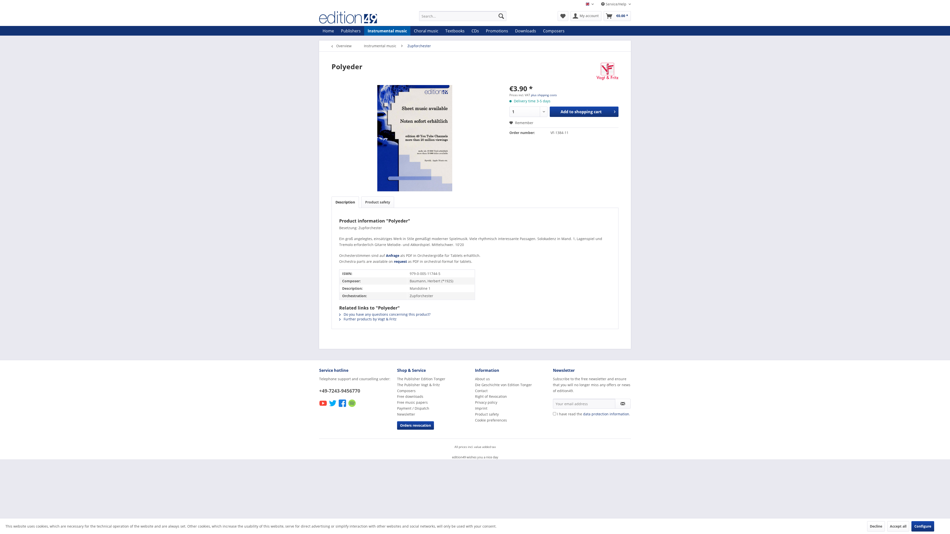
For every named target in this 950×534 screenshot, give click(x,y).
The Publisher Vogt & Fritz (418, 384)
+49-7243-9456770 (339, 391)
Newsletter (406, 414)
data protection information (606, 414)
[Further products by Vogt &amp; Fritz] (607, 71)
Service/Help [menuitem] (616, 4)
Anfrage (392, 255)
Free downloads (410, 396)
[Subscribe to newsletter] (623, 404)
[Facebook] (342, 406)
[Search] (501, 16)
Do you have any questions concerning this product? (386, 314)
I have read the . (593, 414)
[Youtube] (323, 406)
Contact (481, 390)
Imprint (481, 408)
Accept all (898, 526)
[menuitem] (462, 16)
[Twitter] (333, 406)
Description (345, 202)
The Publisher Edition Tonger (421, 379)
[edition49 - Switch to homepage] (357, 17)
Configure (922, 526)
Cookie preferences (491, 420)
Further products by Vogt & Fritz (370, 319)
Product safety (377, 202)
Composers (406, 390)
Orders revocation (415, 425)
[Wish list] (563, 16)
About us (482, 379)
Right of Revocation (491, 396)
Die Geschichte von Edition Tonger (503, 384)
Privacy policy (486, 402)
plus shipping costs (544, 95)
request (400, 261)
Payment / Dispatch (413, 408)
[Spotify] (352, 406)
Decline (876, 526)
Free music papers (412, 402)
